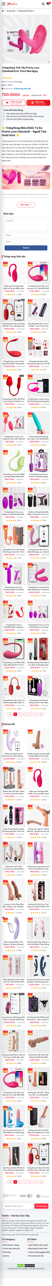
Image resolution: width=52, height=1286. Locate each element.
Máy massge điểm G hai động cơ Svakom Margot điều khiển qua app (14, 944)
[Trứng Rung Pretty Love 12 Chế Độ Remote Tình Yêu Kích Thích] (38, 611)
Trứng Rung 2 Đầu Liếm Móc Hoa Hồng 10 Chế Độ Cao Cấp (13, 401)
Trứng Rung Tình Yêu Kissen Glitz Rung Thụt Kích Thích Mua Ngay (14, 551)
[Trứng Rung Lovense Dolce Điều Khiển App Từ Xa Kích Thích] (38, 573)
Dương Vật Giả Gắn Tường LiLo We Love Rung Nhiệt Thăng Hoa (38, 1094)
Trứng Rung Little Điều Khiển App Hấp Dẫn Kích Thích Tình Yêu (13, 664)
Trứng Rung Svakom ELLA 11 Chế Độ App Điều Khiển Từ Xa (14, 702)
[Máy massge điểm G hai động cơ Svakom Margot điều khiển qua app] (13, 928)
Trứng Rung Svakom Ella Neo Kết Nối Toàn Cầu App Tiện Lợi (13, 326)
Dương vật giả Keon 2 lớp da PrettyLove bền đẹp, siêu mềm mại (13, 1057)
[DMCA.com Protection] (26, 1265)
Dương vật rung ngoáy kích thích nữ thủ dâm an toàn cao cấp (38, 868)
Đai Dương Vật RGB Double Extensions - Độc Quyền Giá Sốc (38, 1019)
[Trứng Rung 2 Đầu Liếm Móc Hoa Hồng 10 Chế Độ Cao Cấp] (13, 385)
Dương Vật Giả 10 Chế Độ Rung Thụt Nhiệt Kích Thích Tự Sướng (38, 1132)
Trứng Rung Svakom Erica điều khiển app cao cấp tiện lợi (38, 551)
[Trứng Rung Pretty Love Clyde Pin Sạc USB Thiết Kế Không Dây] (13, 423)
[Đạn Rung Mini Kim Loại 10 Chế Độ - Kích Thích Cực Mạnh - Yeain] (38, 310)
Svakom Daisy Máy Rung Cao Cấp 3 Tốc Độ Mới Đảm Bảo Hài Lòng (38, 438)
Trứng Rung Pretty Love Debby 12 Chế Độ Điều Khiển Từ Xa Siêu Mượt (13, 514)
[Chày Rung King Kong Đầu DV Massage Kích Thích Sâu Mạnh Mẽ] (13, 815)
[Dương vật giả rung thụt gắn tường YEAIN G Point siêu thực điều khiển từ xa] (38, 740)
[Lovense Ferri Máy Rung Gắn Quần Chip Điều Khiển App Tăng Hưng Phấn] (13, 1003)
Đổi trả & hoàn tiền (36, 1256)
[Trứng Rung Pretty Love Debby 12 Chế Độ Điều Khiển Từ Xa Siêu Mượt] (13, 498)
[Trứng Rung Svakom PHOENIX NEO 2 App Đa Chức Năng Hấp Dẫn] (13, 611)
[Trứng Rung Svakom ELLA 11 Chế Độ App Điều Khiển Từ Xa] (13, 686)
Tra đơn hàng (41, 1206)
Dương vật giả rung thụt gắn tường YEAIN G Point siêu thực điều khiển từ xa (38, 756)
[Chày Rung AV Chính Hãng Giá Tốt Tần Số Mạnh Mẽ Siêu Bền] (13, 966)
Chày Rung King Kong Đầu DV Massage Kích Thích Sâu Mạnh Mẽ (13, 831)
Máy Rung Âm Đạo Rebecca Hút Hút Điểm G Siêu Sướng (38, 943)
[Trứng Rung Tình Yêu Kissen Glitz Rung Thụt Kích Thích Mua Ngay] (13, 536)
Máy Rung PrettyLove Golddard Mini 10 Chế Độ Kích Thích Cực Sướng (14, 589)
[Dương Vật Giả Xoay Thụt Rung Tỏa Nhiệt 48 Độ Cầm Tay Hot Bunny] (38, 890)
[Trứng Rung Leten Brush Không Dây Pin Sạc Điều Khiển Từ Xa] (38, 686)
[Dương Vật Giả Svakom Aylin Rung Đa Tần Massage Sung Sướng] (38, 966)
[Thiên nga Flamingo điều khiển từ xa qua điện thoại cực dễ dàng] (13, 272)
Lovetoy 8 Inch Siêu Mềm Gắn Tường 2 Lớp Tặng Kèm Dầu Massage (13, 906)
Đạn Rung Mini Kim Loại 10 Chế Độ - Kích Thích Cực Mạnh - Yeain (38, 326)
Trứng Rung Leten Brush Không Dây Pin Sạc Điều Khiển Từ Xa (38, 702)
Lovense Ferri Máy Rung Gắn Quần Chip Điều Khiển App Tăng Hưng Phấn (13, 1019)
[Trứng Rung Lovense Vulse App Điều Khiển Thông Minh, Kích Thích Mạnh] (13, 347)
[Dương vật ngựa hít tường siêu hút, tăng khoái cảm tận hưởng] (38, 815)
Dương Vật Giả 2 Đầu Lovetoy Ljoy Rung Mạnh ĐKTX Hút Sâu (13, 868)
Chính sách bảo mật (11, 1248)
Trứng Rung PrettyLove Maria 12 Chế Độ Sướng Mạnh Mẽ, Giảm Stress (38, 476)
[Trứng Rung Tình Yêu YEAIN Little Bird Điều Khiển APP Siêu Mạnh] (13, 460)
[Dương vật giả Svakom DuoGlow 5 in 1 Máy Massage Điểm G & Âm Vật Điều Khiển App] (13, 740)
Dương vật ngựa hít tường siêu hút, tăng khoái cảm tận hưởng (38, 831)
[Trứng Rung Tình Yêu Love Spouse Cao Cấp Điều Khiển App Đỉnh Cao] (38, 272)
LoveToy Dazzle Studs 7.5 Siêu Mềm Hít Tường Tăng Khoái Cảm (13, 1132)
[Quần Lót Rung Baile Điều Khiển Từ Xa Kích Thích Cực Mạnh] (38, 498)
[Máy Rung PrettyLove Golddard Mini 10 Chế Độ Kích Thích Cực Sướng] (13, 573)
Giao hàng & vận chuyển (38, 1245)
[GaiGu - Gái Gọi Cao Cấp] (13, 4)
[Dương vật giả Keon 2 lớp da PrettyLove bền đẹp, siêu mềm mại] (13, 1041)
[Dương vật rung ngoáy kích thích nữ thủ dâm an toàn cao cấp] (38, 853)
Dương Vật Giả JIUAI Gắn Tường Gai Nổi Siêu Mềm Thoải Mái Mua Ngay (38, 1057)
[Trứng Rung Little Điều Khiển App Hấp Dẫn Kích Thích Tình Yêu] (13, 649)
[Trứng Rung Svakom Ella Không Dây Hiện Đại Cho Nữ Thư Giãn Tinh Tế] (38, 347)
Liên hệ (6, 1256)
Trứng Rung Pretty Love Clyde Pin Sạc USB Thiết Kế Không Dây (14, 438)
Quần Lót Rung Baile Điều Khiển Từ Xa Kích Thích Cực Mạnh (38, 514)
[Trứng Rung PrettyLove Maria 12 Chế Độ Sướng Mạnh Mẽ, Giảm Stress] (38, 460)
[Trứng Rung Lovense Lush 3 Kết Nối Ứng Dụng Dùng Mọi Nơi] (38, 385)
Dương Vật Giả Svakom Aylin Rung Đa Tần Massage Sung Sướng (38, 981)
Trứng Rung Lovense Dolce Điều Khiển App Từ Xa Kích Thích (38, 589)
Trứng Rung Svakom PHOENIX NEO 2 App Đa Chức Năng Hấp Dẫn (13, 627)
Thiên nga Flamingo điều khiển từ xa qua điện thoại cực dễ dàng (13, 288)
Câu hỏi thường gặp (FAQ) (39, 1252)
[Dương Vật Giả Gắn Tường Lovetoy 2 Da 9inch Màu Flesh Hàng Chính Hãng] (13, 777)
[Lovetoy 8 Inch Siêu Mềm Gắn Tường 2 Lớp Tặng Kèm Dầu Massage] (13, 890)
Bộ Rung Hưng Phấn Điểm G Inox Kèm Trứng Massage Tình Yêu (38, 664)
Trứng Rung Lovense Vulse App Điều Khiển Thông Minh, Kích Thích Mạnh (13, 363)
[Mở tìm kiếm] (43, 4)
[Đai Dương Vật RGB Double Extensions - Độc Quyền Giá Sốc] (38, 1003)
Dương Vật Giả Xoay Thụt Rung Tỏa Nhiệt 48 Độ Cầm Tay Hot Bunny (38, 906)
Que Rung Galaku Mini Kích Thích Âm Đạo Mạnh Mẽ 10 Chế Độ (13, 1170)
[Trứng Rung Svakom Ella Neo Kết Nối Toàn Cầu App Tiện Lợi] (13, 310)
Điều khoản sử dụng (11, 1245)
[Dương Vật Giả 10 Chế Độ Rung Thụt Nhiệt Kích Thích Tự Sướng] (38, 1116)
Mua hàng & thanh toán (38, 1248)
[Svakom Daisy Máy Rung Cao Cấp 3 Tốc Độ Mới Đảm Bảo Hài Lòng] (38, 423)
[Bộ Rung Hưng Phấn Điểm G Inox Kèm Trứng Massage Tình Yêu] (38, 649)
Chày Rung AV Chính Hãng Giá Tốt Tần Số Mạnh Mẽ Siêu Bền (13, 981)
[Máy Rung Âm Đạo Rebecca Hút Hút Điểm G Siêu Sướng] (38, 928)
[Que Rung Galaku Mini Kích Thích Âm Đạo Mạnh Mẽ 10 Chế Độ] (13, 1154)
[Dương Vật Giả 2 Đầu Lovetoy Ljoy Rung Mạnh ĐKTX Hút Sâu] (13, 853)
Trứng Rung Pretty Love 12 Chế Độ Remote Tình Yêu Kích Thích (38, 627)
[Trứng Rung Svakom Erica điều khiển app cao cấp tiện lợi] (38, 536)
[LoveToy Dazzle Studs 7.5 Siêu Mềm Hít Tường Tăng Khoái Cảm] (13, 1116)
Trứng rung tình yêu (22, 88)
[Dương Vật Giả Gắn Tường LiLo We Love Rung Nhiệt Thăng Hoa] (38, 1079)
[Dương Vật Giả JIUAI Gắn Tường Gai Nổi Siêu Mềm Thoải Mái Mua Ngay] (38, 1041)
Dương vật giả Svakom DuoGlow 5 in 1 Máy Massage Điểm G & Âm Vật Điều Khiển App (13, 757)
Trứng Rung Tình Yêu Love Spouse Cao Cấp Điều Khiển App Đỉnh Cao (38, 288)
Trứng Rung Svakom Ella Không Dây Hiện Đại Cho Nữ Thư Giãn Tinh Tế (38, 363)
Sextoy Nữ (9, 724)
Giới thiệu (7, 1252)
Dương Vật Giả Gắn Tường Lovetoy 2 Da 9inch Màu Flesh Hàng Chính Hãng (13, 793)
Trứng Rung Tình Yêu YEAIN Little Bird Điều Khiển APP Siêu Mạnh (14, 476)
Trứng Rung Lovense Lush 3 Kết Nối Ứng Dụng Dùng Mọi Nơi (38, 401)
